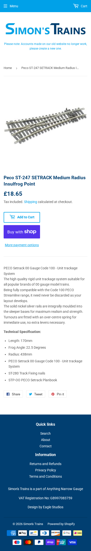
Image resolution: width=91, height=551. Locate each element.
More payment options (22, 245)
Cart (83, 6)
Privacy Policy (45, 470)
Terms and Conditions (45, 476)
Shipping (30, 202)
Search (45, 433)
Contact (46, 446)
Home (8, 68)
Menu (14, 6)
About (45, 440)
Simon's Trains (33, 524)
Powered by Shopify (61, 524)
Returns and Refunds (45, 464)
